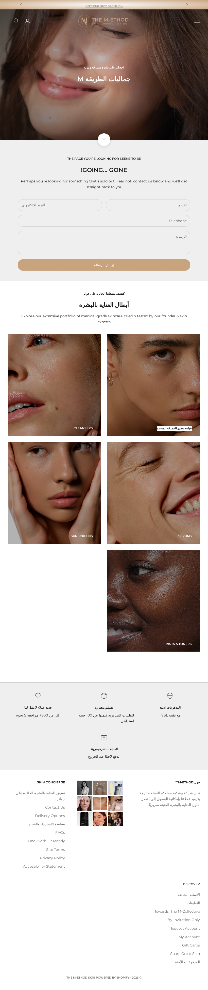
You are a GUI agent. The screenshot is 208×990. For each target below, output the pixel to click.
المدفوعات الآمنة (187, 962)
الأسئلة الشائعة (189, 894)
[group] (104, 74)
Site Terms (55, 849)
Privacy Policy (52, 858)
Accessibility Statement (44, 866)
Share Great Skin (185, 953)
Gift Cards (191, 945)
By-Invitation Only (183, 919)
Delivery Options (50, 815)
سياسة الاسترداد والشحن (46, 824)
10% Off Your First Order (104, 4)
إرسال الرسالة (104, 265)
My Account (189, 937)
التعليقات (193, 903)
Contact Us (55, 807)
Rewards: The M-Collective (176, 911)
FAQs (60, 832)
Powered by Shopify (112, 977)
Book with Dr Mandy (46, 841)
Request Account (184, 928)
